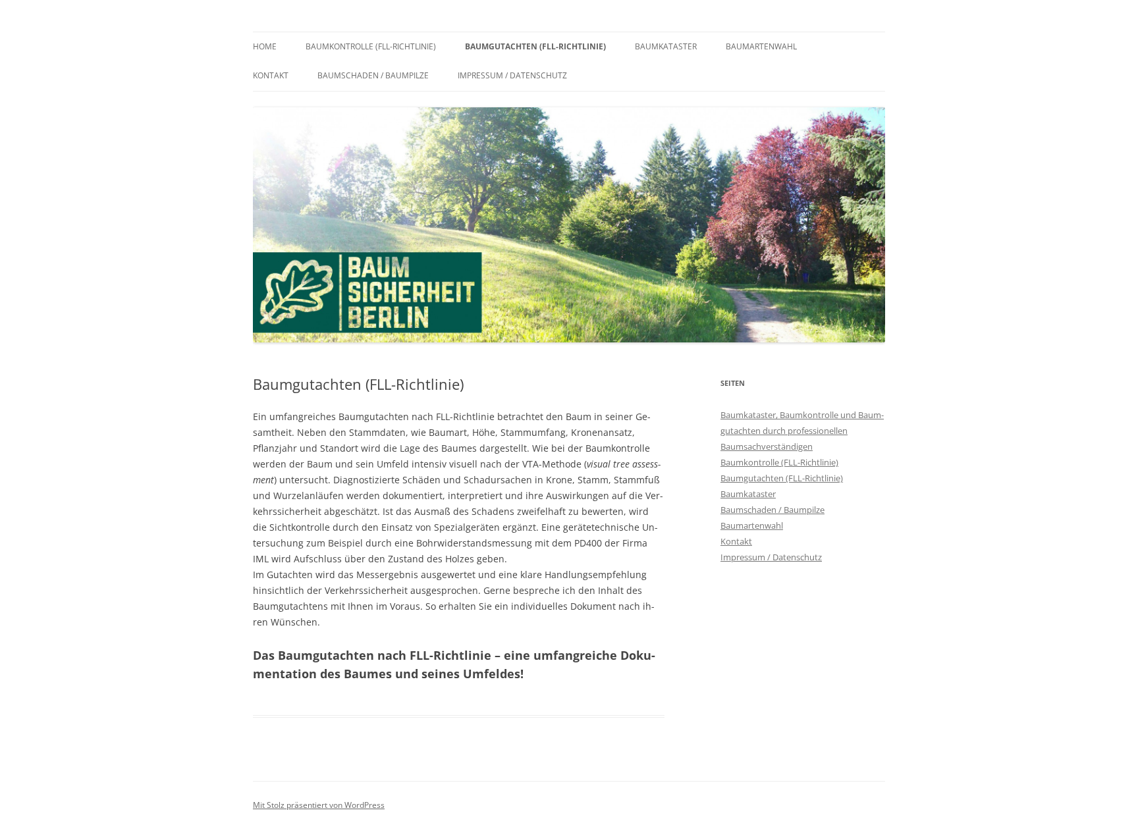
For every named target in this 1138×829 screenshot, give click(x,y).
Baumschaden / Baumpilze (373, 75)
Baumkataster (666, 46)
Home (265, 46)
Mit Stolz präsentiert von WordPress (319, 805)
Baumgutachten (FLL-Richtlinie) (535, 46)
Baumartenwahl (761, 46)
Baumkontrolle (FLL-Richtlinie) (371, 46)
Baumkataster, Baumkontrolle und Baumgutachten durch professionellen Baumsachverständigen (802, 430)
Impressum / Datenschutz (512, 75)
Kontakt (270, 75)
